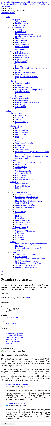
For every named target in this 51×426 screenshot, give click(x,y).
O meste (13, 81)
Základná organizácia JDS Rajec (27, 254)
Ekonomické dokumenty (24, 34)
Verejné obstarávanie (23, 40)
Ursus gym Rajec (21, 227)
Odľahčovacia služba (23, 171)
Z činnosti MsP (21, 167)
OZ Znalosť (19, 239)
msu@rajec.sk (11, 323)
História (18, 85)
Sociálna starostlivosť (18, 169)
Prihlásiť (9, 344)
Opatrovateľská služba (23, 173)
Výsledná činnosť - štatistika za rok (28, 162)
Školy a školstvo (21, 75)
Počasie (18, 94)
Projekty (13, 64)
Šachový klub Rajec (22, 222)
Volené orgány (20, 21)
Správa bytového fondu (24, 143)
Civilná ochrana (21, 124)
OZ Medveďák (20, 237)
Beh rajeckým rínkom (23, 53)
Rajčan (17, 128)
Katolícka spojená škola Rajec (26, 197)
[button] (2, 271)
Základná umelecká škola (24, 207)
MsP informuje (20, 164)
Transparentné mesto (18, 27)
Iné (16, 79)
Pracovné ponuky (21, 42)
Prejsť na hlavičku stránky (11, 2)
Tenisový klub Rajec (23, 224)
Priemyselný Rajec (22, 57)
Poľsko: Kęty (20, 105)
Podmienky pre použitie (14, 337)
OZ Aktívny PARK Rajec (25, 231)
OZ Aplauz (19, 233)
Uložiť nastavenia (8, 424)
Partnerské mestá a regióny (20, 98)
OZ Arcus (19, 235)
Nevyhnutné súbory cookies (19, 387)
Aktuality (18, 30)
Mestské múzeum (21, 132)
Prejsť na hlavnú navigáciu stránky (34, 2)
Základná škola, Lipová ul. (25, 205)
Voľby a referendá (22, 45)
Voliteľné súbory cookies (18, 406)
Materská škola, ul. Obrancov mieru (28, 201)
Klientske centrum (22, 115)
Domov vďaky (20, 175)
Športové (13, 214)
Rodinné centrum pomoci (24, 179)
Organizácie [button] (10, 190)
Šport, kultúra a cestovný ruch (26, 77)
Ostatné (13, 252)
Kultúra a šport (16, 126)
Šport (17, 137)
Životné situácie (16, 113)
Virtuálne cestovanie (22, 92)
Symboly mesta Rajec (23, 83)
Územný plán (20, 145)
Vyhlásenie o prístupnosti (15, 333)
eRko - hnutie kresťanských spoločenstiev (30, 259)
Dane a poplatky (21, 122)
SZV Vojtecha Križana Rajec (26, 261)
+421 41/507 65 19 (13, 317)
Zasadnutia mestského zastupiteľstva (28, 36)
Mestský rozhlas (21, 135)
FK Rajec (18, 216)
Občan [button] (8, 111)
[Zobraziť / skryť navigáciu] (2, 274)
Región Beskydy (21, 100)
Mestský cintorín (21, 184)
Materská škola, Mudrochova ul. (27, 199)
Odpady (18, 141)
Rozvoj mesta (20, 147)
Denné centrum (21, 257)
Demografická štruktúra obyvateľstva (29, 90)
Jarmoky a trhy (16, 51)
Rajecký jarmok (21, 62)
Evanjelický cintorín (22, 186)
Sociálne (13, 209)
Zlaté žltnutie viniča (22, 150)
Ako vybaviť (20, 117)
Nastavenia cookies (13, 341)
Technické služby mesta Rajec (26, 265)
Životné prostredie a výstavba (21, 139)
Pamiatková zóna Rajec (24, 87)
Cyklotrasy (19, 96)
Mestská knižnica (21, 130)
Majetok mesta (20, 38)
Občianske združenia (18, 229)
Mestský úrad (20, 25)
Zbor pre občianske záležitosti (26, 267)
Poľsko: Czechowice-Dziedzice (27, 102)
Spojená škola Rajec (22, 203)
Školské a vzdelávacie (18, 192)
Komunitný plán (21, 177)
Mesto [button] (8, 17)
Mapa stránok (11, 339)
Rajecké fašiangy (21, 60)
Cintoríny (14, 182)
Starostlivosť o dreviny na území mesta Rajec (32, 152)
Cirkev (13, 242)
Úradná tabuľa (20, 32)
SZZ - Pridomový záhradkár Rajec (28, 263)
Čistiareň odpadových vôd (25, 154)
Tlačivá (18, 120)
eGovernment (20, 49)
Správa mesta (15, 19)
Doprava (18, 66)
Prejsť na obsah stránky (34, 4)
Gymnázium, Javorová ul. (25, 194)
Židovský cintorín (21, 188)
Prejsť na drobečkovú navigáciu (13, 4)
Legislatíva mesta (21, 23)
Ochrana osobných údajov (15, 335)
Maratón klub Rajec (22, 220)
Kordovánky (20, 218)
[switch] (7, 386)
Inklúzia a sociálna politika (25, 72)
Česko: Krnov (20, 107)
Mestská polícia (16, 160)
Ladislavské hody (21, 55)
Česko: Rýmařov (21, 109)
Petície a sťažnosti (22, 47)
